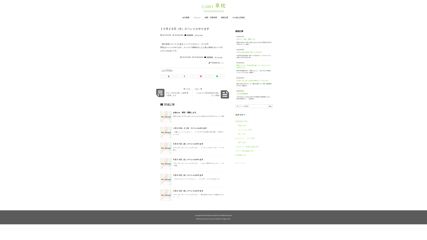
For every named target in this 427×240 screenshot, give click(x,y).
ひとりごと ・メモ (245, 138)
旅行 (242, 142)
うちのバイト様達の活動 (247, 147)
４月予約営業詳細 (242, 94)
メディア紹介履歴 (244, 151)
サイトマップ (240, 163)
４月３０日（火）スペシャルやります (188, 175)
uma (222, 63)
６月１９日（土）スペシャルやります (188, 159)
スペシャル (199, 35)
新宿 (242, 125)
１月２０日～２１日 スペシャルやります (190, 128)
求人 (242, 134)
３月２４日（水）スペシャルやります (188, 191)
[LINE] (217, 76)
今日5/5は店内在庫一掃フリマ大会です (249, 52)
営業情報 (190, 35)
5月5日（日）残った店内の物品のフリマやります (252, 80)
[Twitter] (168, 76)
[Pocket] (200, 76)
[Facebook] (184, 76)
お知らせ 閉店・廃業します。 (185, 112)
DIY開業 (240, 155)
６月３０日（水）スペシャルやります (188, 144)
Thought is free (225, 219)
